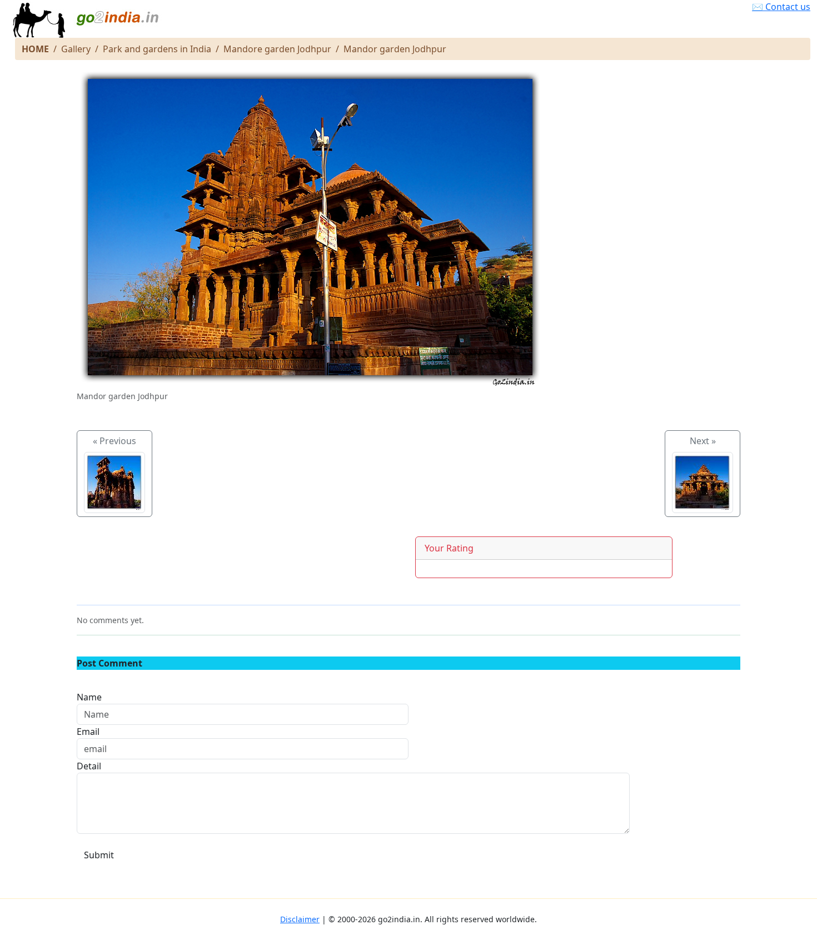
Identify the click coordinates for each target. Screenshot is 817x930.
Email (88, 731)
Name (89, 697)
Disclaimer (300, 919)
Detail (89, 766)
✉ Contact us (781, 7)
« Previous (114, 441)
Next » (703, 441)
